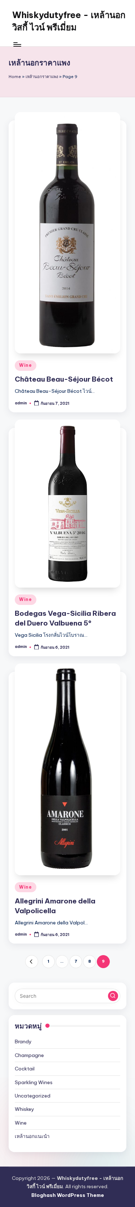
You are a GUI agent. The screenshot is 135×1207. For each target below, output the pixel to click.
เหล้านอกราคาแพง (42, 76)
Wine (25, 365)
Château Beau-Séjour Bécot (64, 379)
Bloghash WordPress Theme (67, 1195)
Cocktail (25, 1068)
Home (15, 76)
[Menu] (17, 44)
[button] (31, 961)
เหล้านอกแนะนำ (32, 1136)
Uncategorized (32, 1095)
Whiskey (24, 1109)
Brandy (23, 1041)
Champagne (29, 1055)
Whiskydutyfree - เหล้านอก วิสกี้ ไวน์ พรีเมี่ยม (69, 21)
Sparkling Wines (34, 1082)
